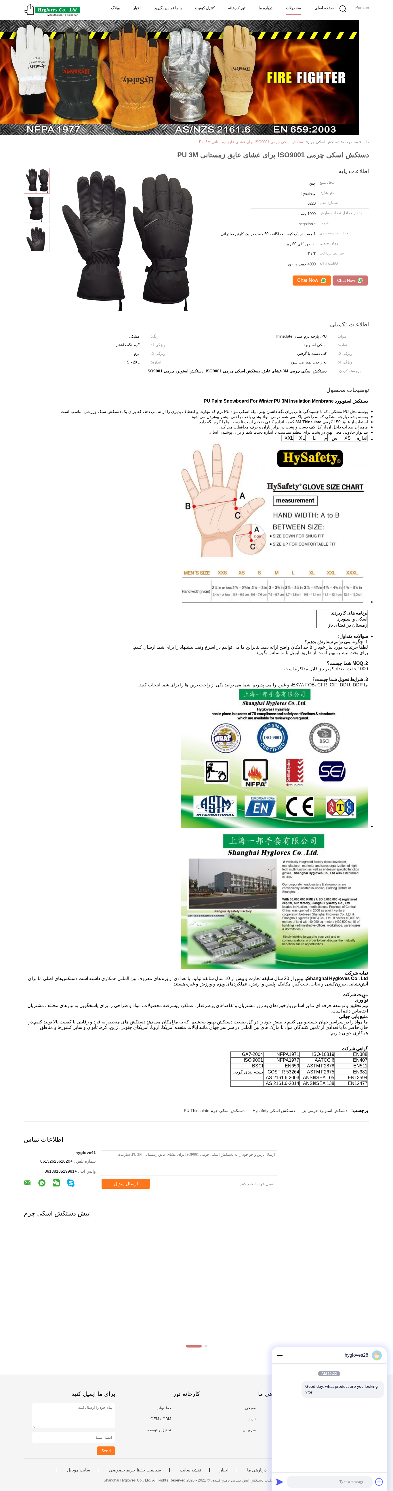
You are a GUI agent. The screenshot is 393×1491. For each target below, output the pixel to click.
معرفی (250, 1408)
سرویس (249, 1430)
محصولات (293, 8)
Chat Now (346, 280)
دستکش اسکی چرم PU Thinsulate (214, 1110)
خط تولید (164, 1408)
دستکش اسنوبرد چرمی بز (325, 1110)
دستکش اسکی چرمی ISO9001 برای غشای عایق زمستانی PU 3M (252, 142)
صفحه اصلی (324, 8)
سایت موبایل (78, 1470)
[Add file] (379, 1481)
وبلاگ (115, 8)
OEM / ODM (160, 1419)
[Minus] (279, 1355)
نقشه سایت (190, 1470)
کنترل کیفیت (205, 8)
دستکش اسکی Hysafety (274, 1110)
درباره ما (265, 8)
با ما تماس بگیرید (168, 8)
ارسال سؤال (126, 1183)
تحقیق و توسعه (159, 1430)
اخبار (137, 8)
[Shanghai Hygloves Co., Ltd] (52, 10)
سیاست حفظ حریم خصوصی (135, 1470)
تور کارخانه (236, 8)
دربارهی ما (257, 1470)
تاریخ (252, 1419)
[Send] (279, 1481)
